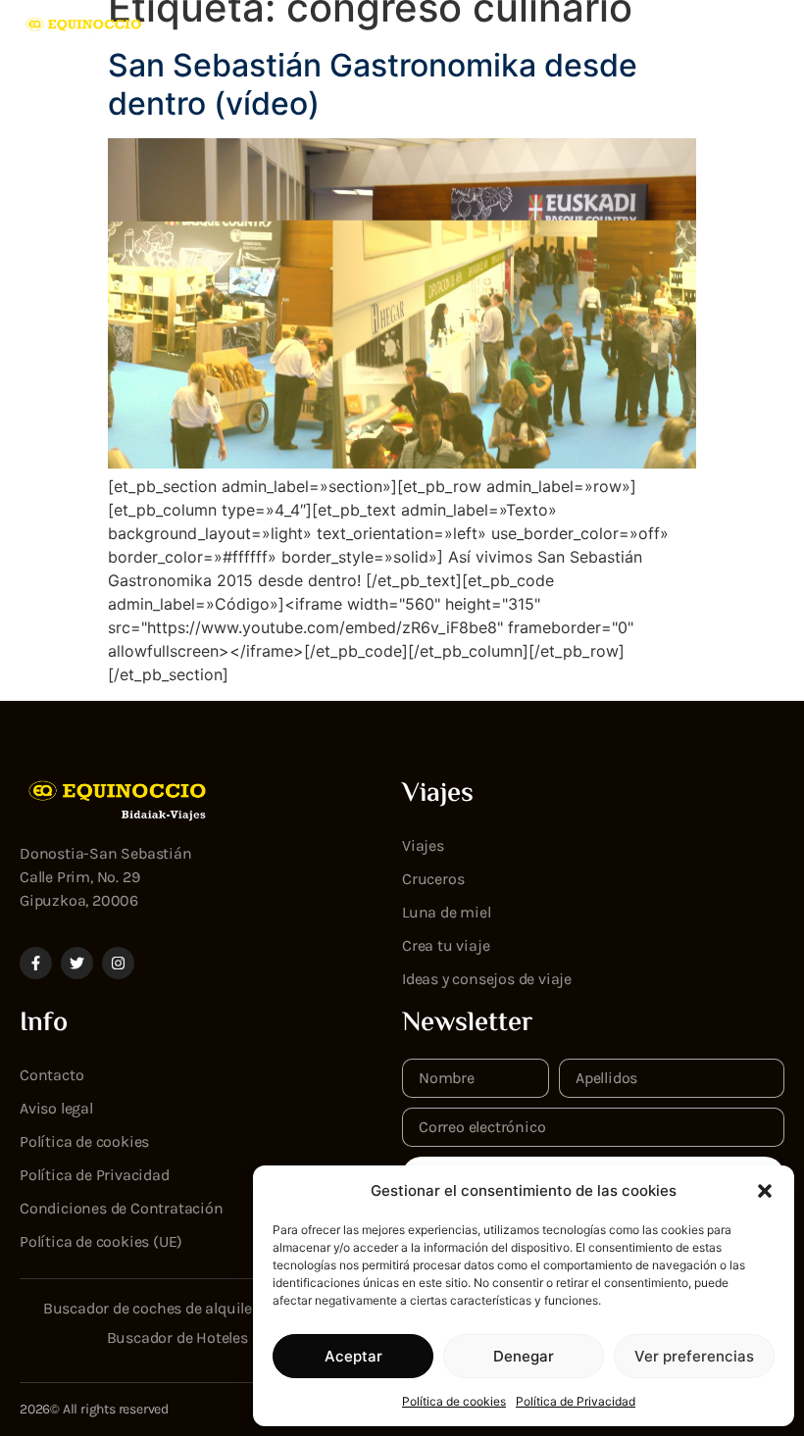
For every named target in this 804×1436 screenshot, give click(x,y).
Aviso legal (56, 1108)
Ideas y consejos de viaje (487, 978)
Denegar (523, 1356)
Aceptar (353, 1356)
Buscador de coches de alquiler (150, 1308)
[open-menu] (772, 30)
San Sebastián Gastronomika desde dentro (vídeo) (372, 84)
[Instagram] (118, 963)
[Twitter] (77, 963)
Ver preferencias (694, 1356)
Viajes (423, 845)
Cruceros (433, 878)
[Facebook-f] (36, 963)
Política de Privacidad (575, 1401)
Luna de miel (446, 912)
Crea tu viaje (445, 945)
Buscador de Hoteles (177, 1337)
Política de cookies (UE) (101, 1241)
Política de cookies (454, 1401)
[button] (765, 1191)
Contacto (51, 1074)
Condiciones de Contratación (122, 1208)
